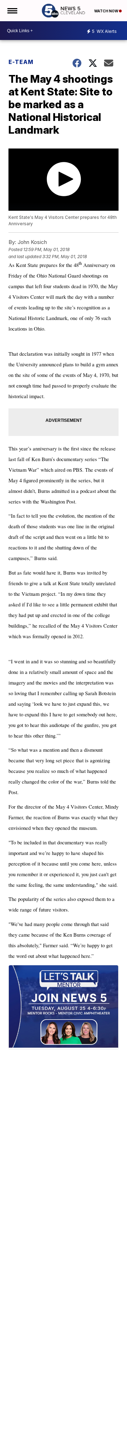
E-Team (21, 61)
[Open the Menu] (11, 10)
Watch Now (106, 11)
